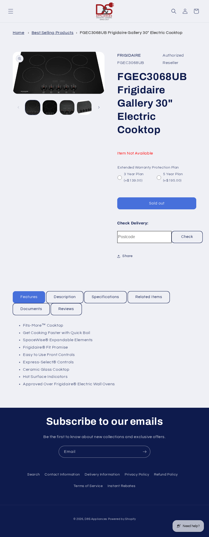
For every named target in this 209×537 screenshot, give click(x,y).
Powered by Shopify (122, 519)
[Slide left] (18, 107)
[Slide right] (98, 107)
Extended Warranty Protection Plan (148, 167)
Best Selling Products (53, 33)
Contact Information (62, 474)
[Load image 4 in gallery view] (84, 107)
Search (33, 474)
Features (28, 297)
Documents (31, 309)
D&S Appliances (96, 519)
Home (18, 33)
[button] (10, 11)
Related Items (148, 297)
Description (65, 297)
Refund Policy (166, 474)
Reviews (66, 309)
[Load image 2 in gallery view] (50, 107)
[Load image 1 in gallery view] (32, 107)
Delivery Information (102, 474)
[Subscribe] (144, 452)
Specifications (105, 297)
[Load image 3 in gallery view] (67, 107)
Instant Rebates (121, 486)
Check (187, 237)
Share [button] (127, 256)
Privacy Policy (137, 474)
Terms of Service (88, 486)
